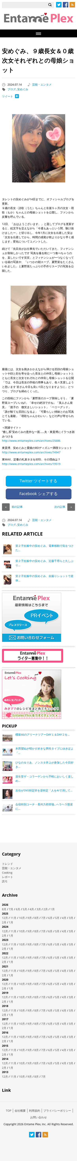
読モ (5, 881)
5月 (25, 909)
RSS (72, 4)
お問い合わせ (38, 1117)
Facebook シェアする (38, 493)
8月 (4, 909)
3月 (39, 909)
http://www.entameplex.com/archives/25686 (31, 441)
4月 (32, 909)
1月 (52, 909)
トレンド (7, 864)
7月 (11, 909)
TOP (8, 1110)
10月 (22, 918)
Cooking (7, 872)
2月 (45, 909)
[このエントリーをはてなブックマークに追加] (17, 97)
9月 (29, 918)
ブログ (12, 89)
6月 (18, 909)
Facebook (65, 4)
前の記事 (14, 507)
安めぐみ (22, 89)
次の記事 (63, 507)
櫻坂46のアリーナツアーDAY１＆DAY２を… (42, 734)
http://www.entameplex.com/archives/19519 (31, 464)
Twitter (59, 4)
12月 (5, 918)
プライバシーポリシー (57, 1110)
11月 (13, 918)
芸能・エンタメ (42, 84)
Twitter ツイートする (38, 480)
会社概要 (20, 1110)
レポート (7, 877)
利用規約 (34, 1110)
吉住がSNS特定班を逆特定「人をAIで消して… (43, 790)
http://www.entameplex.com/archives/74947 (31, 452)
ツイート (7, 96)
